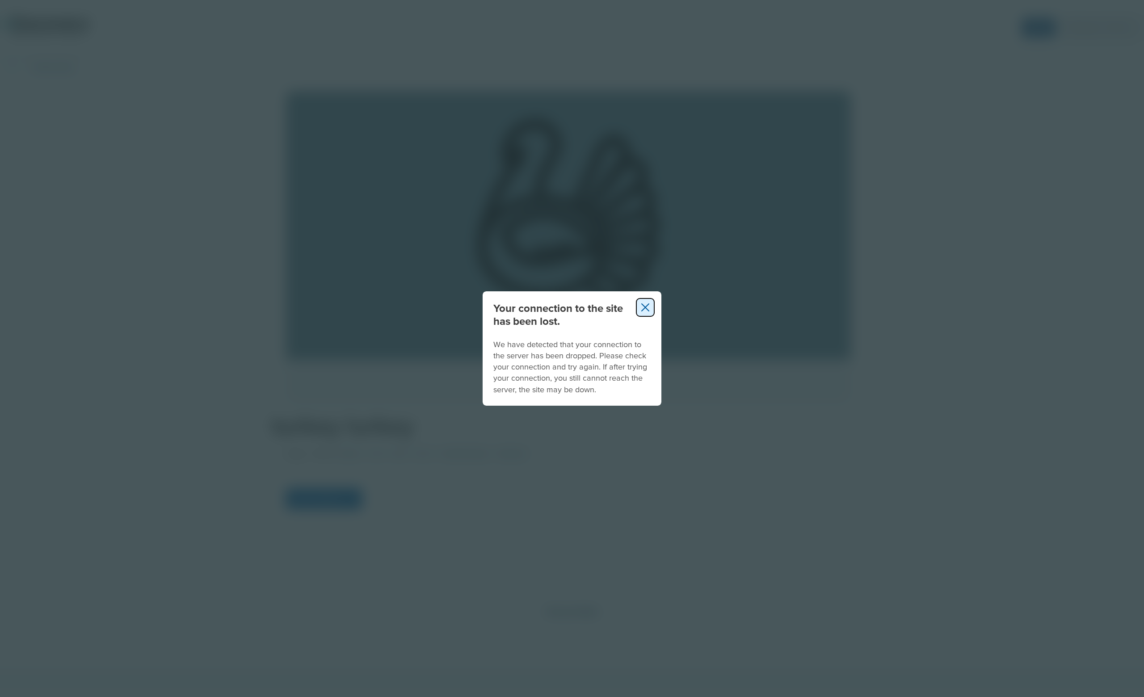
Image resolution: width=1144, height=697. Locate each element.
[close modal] (645, 307)
